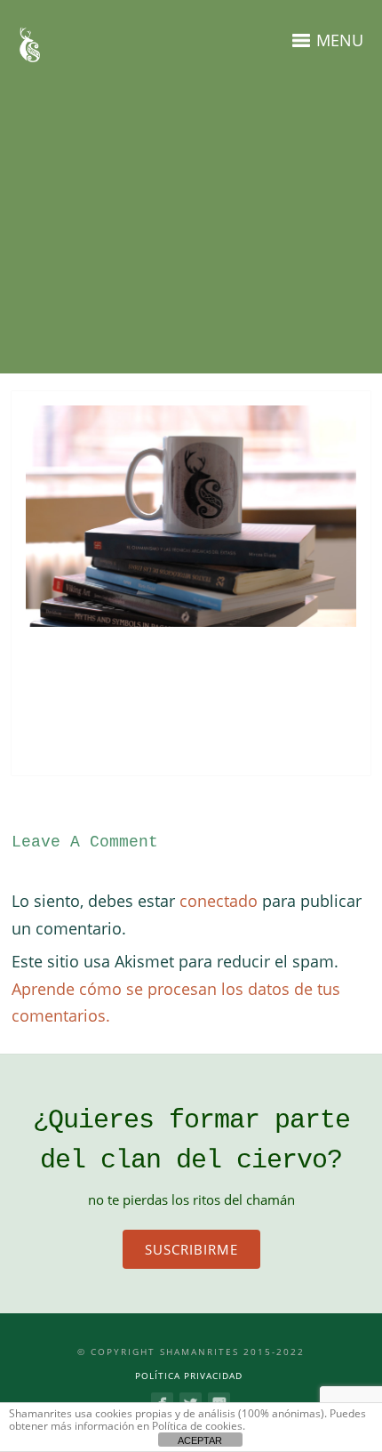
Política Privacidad (189, 1375)
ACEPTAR (200, 1440)
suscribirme (191, 1249)
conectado (218, 900)
